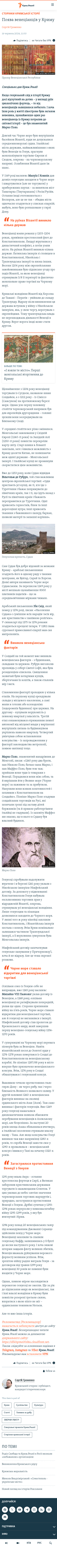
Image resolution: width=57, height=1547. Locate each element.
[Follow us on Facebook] (5, 1510)
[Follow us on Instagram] (34, 1510)
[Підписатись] (5, 1517)
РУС (39, 1543)
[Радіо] (6, 1543)
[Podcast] (49, 1510)
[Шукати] (50, 1543)
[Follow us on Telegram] (27, 1510)
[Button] (20, 41)
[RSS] (41, 1510)
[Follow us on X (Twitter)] (12, 1510)
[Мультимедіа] (18, 1543)
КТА (29, 1543)
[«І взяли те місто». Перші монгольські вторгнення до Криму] (28, 349)
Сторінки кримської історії (21, 13)
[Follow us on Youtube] (20, 1510)
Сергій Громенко (11, 27)
